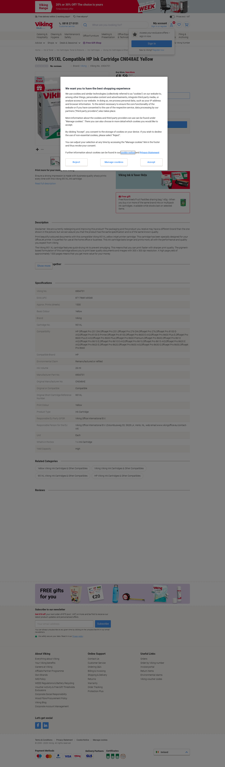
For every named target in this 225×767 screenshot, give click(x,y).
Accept (151, 162)
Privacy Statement (149, 152)
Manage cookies (114, 162)
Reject (76, 162)
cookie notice (128, 152)
